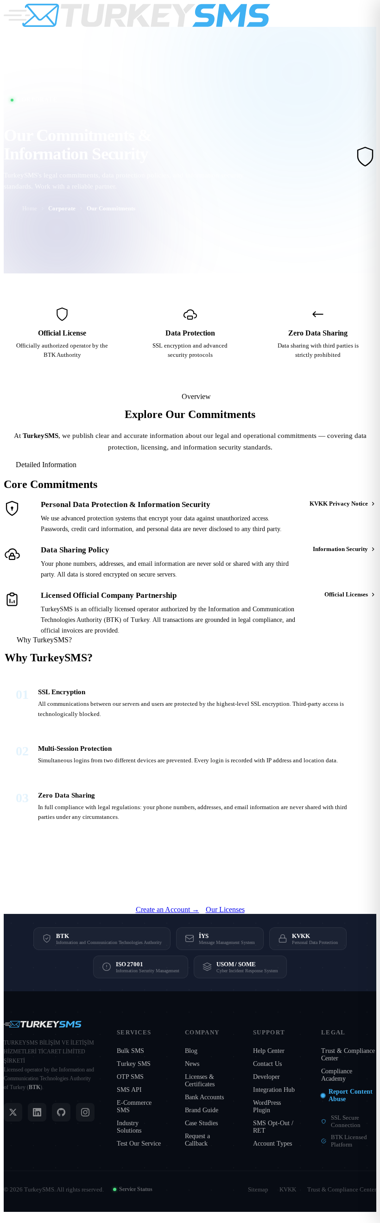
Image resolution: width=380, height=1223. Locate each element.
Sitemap (258, 1189)
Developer (266, 1076)
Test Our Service (139, 1143)
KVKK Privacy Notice (339, 503)
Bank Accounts (204, 1097)
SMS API (129, 1089)
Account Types (272, 1143)
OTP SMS (130, 1076)
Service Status (135, 1189)
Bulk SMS (130, 1050)
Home (29, 208)
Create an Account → (167, 909)
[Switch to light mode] (344, 15)
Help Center (269, 1050)
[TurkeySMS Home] (137, 15)
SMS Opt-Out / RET (273, 1127)
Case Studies (201, 1123)
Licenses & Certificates (200, 1080)
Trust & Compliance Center (348, 1054)
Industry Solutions (129, 1127)
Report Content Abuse (351, 1095)
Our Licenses (225, 909)
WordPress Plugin (267, 1106)
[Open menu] (366, 15)
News (192, 1063)
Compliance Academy (336, 1075)
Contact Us (267, 1063)
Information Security (340, 548)
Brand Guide (201, 1110)
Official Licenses (346, 594)
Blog (191, 1050)
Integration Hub (274, 1089)
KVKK (287, 1189)
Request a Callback (197, 1140)
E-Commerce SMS (134, 1106)
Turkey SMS (134, 1063)
